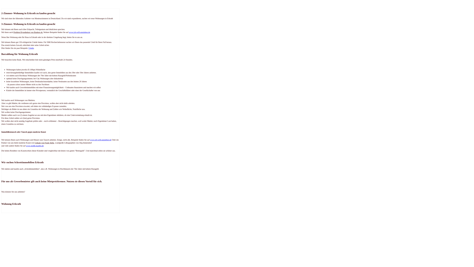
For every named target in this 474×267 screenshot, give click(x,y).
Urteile (31, 48)
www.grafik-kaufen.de (35, 146)
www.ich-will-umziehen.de (79, 32)
